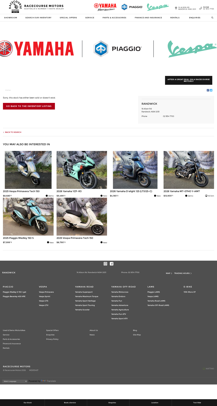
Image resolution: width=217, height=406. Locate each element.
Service (89, 18)
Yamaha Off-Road (123, 286)
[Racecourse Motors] (15, 7)
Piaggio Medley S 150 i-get (14, 292)
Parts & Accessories (114, 18)
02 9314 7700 (208, 8)
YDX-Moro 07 (190, 292)
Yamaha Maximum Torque (86, 296)
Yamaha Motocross (119, 292)
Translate (51, 381)
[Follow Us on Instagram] (105, 264)
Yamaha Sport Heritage (85, 301)
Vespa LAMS (153, 296)
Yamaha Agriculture (120, 310)
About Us (94, 330)
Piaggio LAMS (153, 292)
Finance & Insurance (12, 343)
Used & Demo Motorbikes (14, 330)
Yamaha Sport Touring (85, 305)
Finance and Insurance (148, 18)
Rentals (175, 18)
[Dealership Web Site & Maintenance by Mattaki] (208, 368)
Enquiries (195, 18)
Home (8, 90)
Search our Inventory (38, 18)
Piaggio (8, 286)
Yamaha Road (84, 286)
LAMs (150, 286)
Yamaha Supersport (84, 292)
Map (168, 273)
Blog (135, 330)
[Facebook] (208, 90)
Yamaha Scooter (82, 310)
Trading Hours (182, 273)
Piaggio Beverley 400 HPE (14, 296)
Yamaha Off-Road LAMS (158, 305)
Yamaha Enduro (118, 296)
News (92, 335)
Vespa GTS (43, 301)
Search (211, 17)
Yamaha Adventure (119, 305)
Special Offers (68, 18)
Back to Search (13, 132)
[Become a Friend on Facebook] (111, 264)
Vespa (43, 286)
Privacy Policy (52, 339)
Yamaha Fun (116, 301)
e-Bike (188, 286)
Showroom (10, 18)
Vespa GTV (43, 305)
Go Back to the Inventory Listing (29, 106)
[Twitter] (211, 90)
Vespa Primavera (46, 292)
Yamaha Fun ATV (118, 314)
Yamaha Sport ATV (119, 318)
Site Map (137, 335)
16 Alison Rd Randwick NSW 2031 (187, 8)
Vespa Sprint (44, 296)
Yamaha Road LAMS (156, 301)
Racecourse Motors (44, 7)
